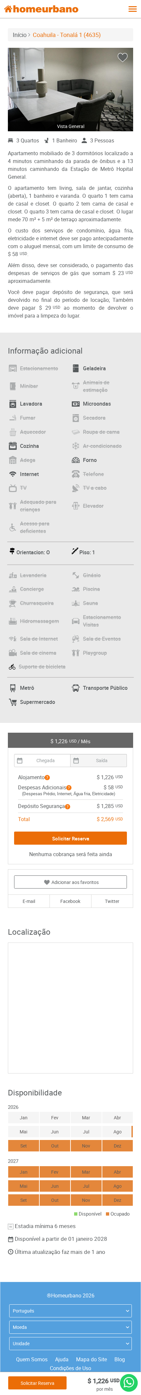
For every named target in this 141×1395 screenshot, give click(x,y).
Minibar (29, 386)
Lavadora (31, 403)
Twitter (112, 901)
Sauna (90, 603)
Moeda (20, 1327)
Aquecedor (33, 431)
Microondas (97, 403)
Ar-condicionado (102, 446)
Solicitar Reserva (37, 1383)
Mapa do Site (91, 1359)
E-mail (29, 901)
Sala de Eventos (102, 638)
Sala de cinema (38, 652)
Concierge (32, 589)
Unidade (21, 1343)
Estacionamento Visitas (102, 621)
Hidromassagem (39, 621)
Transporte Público (105, 687)
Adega (27, 460)
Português (23, 1311)
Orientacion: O (33, 552)
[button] (47, 777)
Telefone (93, 474)
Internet (29, 474)
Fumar (27, 417)
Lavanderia (33, 575)
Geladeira (94, 368)
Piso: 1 (87, 552)
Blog (119, 1359)
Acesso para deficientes (35, 527)
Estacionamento (39, 368)
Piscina (91, 589)
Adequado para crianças (38, 505)
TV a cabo (95, 487)
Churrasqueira (37, 603)
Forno (90, 460)
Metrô (27, 687)
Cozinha (29, 446)
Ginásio (92, 575)
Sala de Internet (39, 638)
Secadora (94, 417)
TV (23, 487)
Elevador (93, 505)
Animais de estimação (96, 386)
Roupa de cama (101, 431)
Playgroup (95, 652)
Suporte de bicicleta (42, 666)
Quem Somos (32, 1359)
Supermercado (37, 702)
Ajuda (62, 1359)
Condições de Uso (70, 1368)
